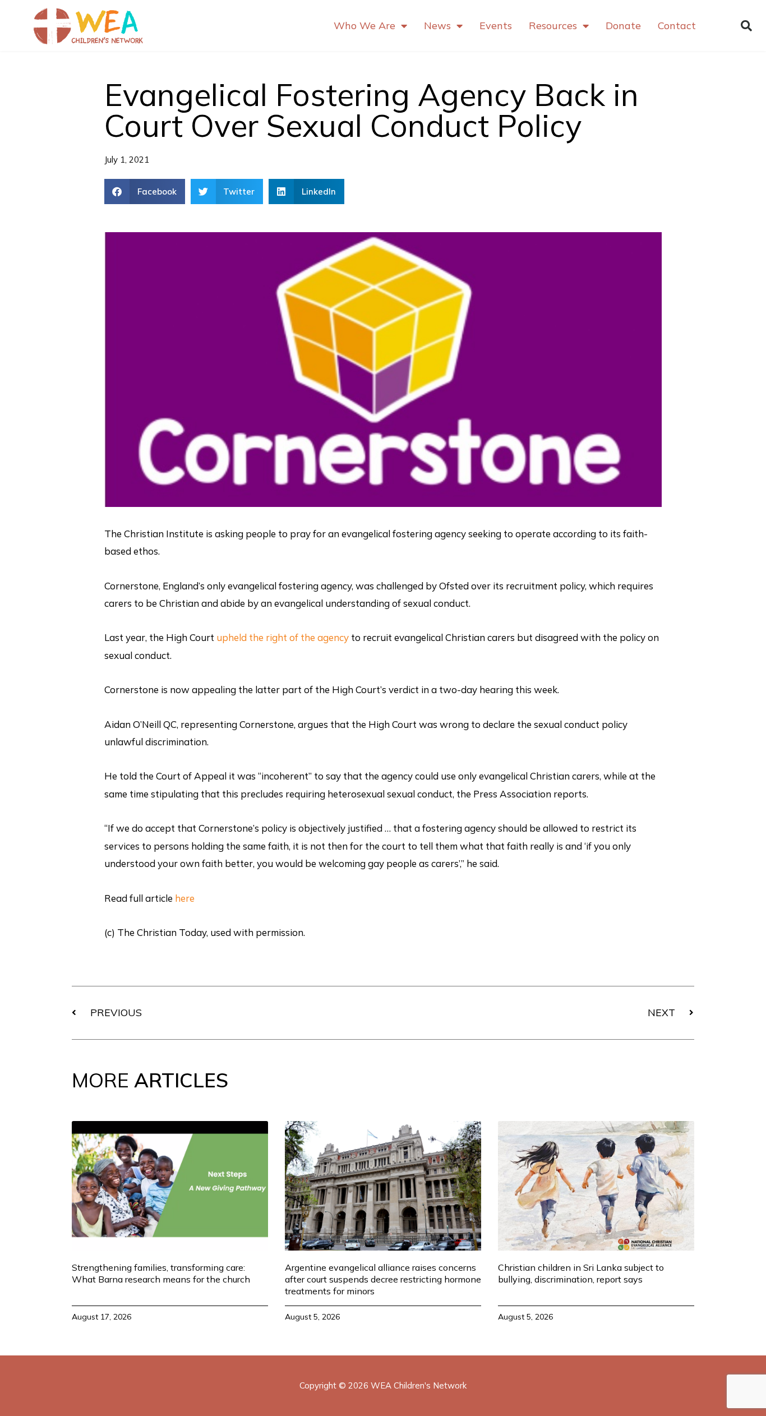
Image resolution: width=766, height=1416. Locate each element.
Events (495, 25)
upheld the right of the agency (282, 637)
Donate (623, 25)
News (437, 25)
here (185, 898)
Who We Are (364, 25)
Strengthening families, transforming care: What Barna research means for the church (161, 1273)
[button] (746, 26)
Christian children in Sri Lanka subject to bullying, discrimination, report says (581, 1273)
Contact (677, 25)
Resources (553, 25)
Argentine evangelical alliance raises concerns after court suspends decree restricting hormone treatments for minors (383, 1279)
